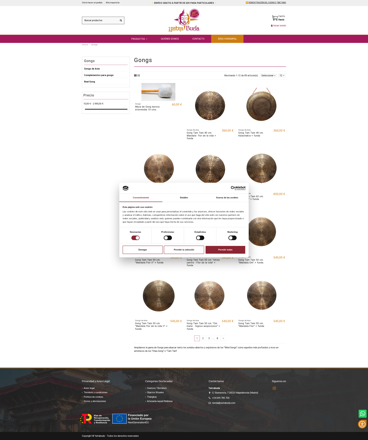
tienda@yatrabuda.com (223, 403)
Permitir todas (225, 250)
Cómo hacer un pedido (92, 2)
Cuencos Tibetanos (157, 388)
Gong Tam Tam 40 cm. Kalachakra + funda (251, 134)
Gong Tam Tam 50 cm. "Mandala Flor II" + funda (149, 261)
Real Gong (89, 81)
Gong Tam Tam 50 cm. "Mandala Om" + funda (251, 261)
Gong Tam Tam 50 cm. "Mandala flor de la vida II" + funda (151, 326)
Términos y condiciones (95, 392)
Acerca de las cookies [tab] (227, 197)
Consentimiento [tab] (141, 197)
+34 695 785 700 (220, 398)
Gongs (89, 61)
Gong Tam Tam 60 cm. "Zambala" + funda (251, 197)
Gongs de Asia (92, 68)
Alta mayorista (112, 2)
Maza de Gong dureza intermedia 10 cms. (147, 108)
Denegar (142, 250)
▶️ (266, 2)
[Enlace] (135, 75)
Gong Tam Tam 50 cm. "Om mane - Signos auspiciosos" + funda (203, 326)
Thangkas (152, 397)
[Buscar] (121, 20)
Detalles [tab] (184, 197)
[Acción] (179, 87)
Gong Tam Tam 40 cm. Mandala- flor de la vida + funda (201, 135)
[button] (139, 39)
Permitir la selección (184, 250)
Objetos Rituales (155, 392)
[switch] (168, 237)
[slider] (84, 109)
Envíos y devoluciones (95, 401)
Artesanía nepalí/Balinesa (159, 401)
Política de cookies (93, 397)
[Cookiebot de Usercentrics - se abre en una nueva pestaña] (233, 188)
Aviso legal (89, 388)
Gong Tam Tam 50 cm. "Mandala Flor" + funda (251, 324)
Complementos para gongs (99, 75)
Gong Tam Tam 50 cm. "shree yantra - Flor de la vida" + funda (203, 263)
